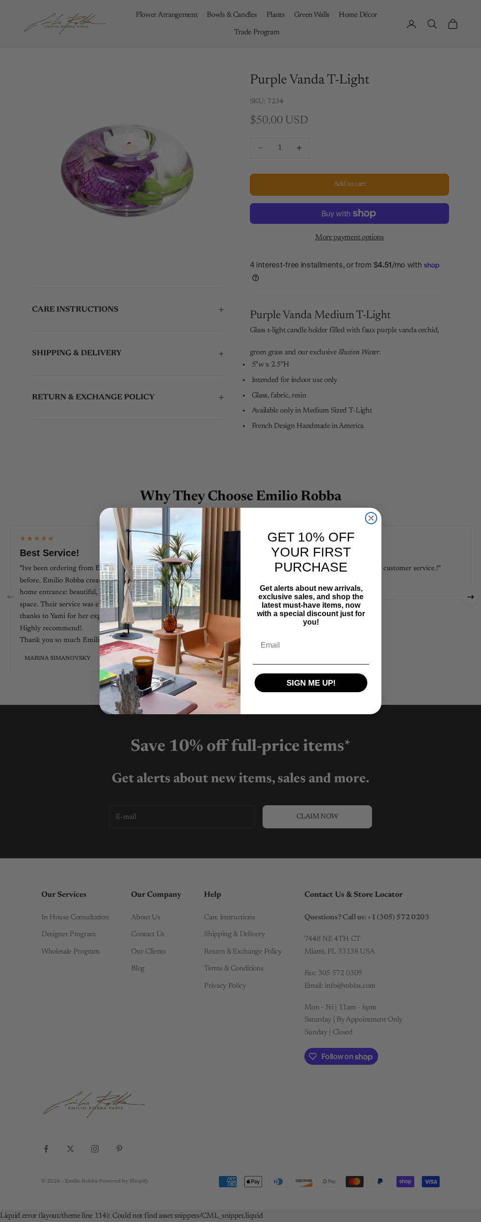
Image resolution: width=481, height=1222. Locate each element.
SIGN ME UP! (311, 683)
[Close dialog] (371, 518)
